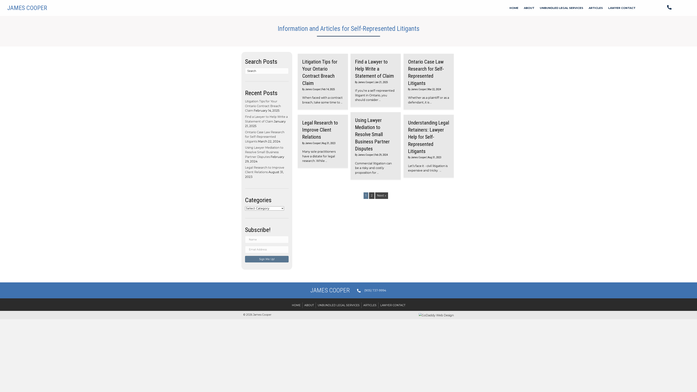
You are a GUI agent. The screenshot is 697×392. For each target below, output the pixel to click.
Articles (369, 305)
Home (296, 305)
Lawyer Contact (392, 305)
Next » (381, 195)
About (309, 305)
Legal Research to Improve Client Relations (320, 130)
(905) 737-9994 (375, 290)
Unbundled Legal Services (339, 305)
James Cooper (313, 89)
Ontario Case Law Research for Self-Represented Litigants (264, 136)
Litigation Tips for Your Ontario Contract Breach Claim (263, 106)
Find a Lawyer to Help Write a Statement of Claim (374, 69)
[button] (267, 259)
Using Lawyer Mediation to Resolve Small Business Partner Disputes (264, 152)
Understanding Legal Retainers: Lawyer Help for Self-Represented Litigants (428, 137)
